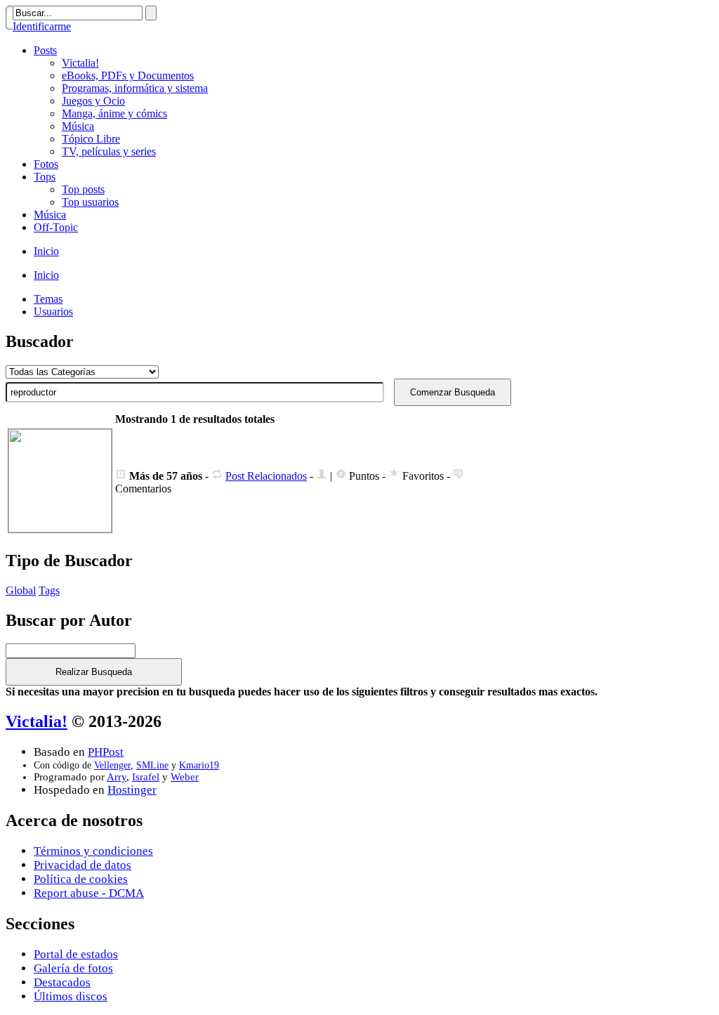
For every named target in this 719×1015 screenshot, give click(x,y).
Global (21, 590)
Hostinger (132, 790)
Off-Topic (56, 227)
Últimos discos (70, 996)
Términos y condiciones (93, 851)
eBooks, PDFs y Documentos (128, 75)
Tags (49, 590)
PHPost (106, 752)
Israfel (145, 776)
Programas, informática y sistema (135, 88)
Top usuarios (90, 202)
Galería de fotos (73, 968)
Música (78, 126)
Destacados (62, 982)
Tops (44, 177)
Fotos (46, 164)
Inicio (46, 251)
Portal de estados (76, 954)
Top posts (83, 189)
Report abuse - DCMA (89, 893)
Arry (116, 776)
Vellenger (112, 765)
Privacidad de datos (82, 865)
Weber (185, 776)
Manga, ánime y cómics (114, 113)
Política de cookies (81, 879)
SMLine (152, 765)
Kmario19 (199, 765)
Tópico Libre (91, 139)
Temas (48, 299)
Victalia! (80, 63)
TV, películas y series (109, 151)
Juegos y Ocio (93, 101)
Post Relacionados (266, 476)
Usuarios (53, 311)
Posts (45, 50)
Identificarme (42, 26)
